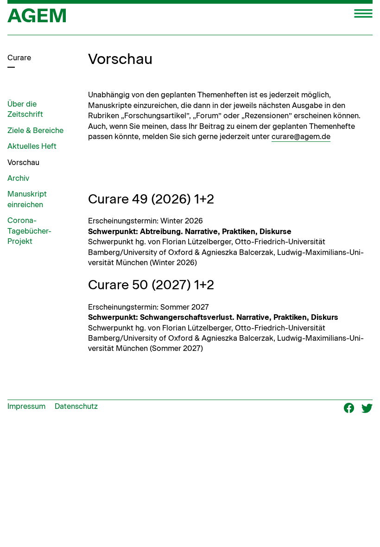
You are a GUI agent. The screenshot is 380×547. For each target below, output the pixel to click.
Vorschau (23, 162)
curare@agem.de (301, 136)
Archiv (18, 178)
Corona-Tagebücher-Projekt (29, 231)
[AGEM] (36, 18)
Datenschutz (76, 406)
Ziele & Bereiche (35, 130)
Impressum (26, 406)
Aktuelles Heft (32, 146)
